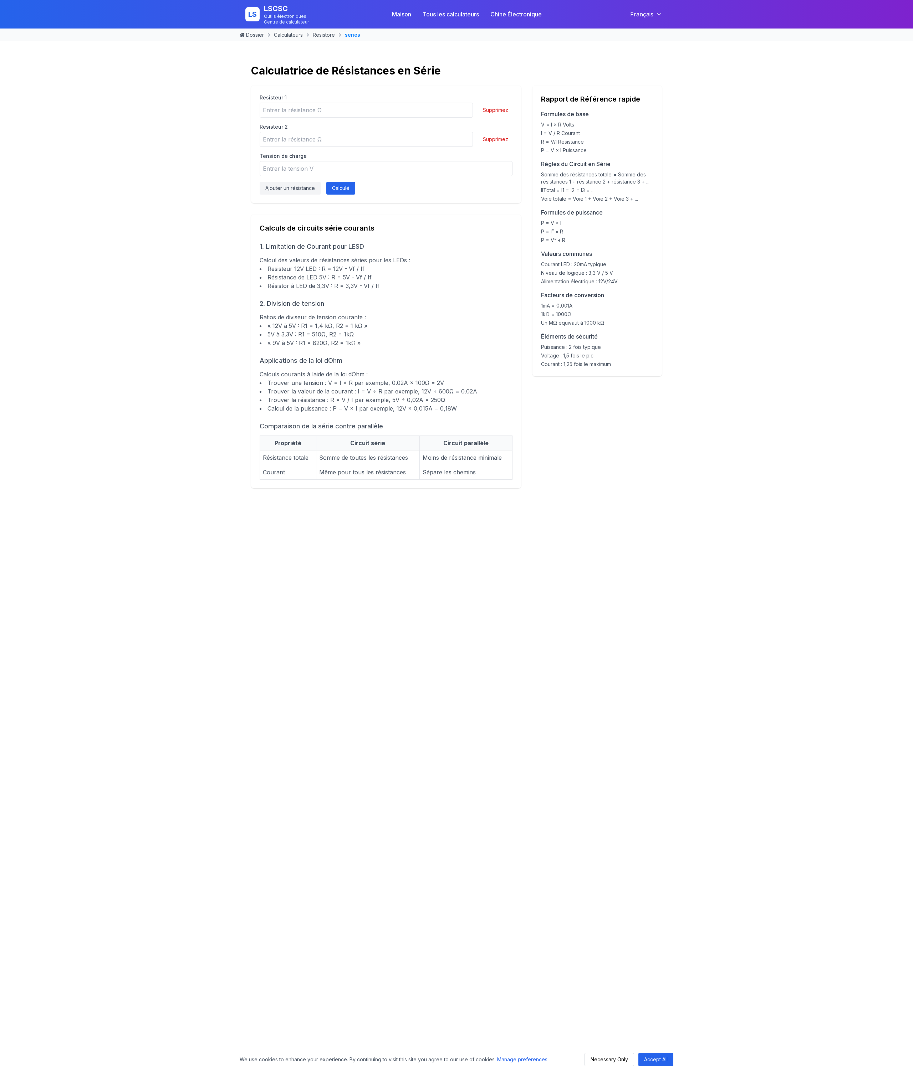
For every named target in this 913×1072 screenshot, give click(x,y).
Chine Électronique (516, 14)
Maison (401, 14)
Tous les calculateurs (451, 14)
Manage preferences (522, 1059)
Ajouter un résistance (290, 188)
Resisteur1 (273, 97)
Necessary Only (609, 1059)
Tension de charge (283, 156)
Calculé (341, 188)
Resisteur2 (274, 127)
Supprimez (495, 110)
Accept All (656, 1059)
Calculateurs (288, 35)
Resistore (324, 35)
